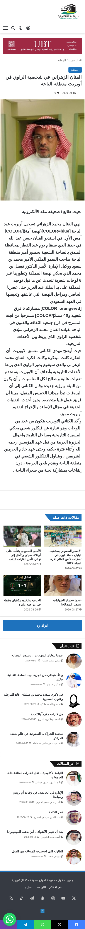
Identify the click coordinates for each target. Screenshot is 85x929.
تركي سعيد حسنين (51, 660)
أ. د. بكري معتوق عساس (48, 782)
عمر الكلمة (56, 812)
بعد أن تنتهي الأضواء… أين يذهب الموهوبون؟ (35, 831)
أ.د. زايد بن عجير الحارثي (48, 802)
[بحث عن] (13, 28)
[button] (9, 919)
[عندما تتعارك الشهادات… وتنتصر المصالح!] (63, 585)
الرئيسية (73, 60)
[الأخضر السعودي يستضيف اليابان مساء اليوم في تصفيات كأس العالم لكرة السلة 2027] (63, 536)
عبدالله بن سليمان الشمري (46, 817)
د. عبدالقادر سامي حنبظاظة (46, 743)
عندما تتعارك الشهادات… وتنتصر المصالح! (36, 655)
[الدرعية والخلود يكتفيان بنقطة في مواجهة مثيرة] (22, 585)
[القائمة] (5, 28)
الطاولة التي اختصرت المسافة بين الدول (37, 851)
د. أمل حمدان (53, 684)
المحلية (62, 60)
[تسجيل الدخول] (28, 28)
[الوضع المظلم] (21, 28)
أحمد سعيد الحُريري (50, 837)
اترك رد (42, 625)
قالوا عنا (41, 887)
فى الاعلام (55, 887)
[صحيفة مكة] (69, 11)
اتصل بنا (28, 887)
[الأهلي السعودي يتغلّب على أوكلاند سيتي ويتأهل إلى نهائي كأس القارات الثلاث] (22, 536)
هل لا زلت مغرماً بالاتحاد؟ (47, 714)
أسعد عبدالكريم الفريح (49, 719)
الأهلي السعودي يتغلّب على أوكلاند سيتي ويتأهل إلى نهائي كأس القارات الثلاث (23, 555)
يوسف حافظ (54, 856)
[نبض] (42, 910)
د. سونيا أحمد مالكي (50, 704)
